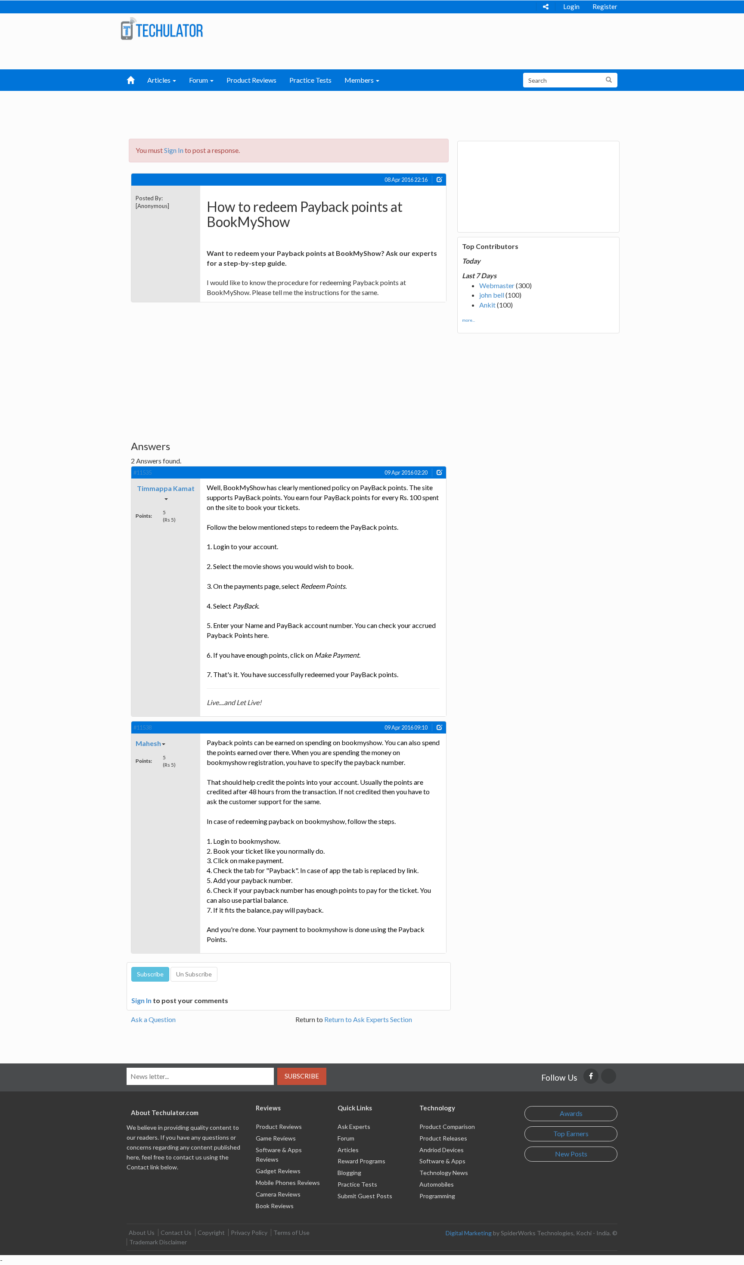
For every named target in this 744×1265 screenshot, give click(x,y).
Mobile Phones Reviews (288, 1182)
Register (604, 6)
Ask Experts (354, 1126)
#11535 (142, 472)
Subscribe (302, 1076)
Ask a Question (153, 1019)
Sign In (173, 150)
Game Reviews (276, 1138)
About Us (142, 1232)
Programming (437, 1196)
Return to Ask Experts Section (368, 1019)
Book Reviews (275, 1205)
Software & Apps (442, 1161)
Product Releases (443, 1138)
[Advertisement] (327, 112)
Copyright (211, 1232)
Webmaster (497, 285)
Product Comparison (447, 1126)
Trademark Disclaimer (158, 1242)
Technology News (443, 1172)
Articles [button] (159, 80)
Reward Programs (361, 1161)
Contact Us (176, 1232)
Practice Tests (310, 80)
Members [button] (359, 80)
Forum (346, 1138)
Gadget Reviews (278, 1171)
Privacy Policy (249, 1232)
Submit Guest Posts (365, 1196)
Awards (571, 1113)
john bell (491, 295)
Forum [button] (199, 80)
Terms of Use (291, 1232)
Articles (348, 1149)
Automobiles (436, 1184)
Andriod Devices (441, 1149)
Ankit (487, 305)
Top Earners (571, 1133)
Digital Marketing (469, 1233)
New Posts (571, 1154)
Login (571, 6)
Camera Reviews (278, 1194)
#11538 (142, 727)
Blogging (349, 1172)
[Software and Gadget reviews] (161, 28)
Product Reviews (251, 80)
